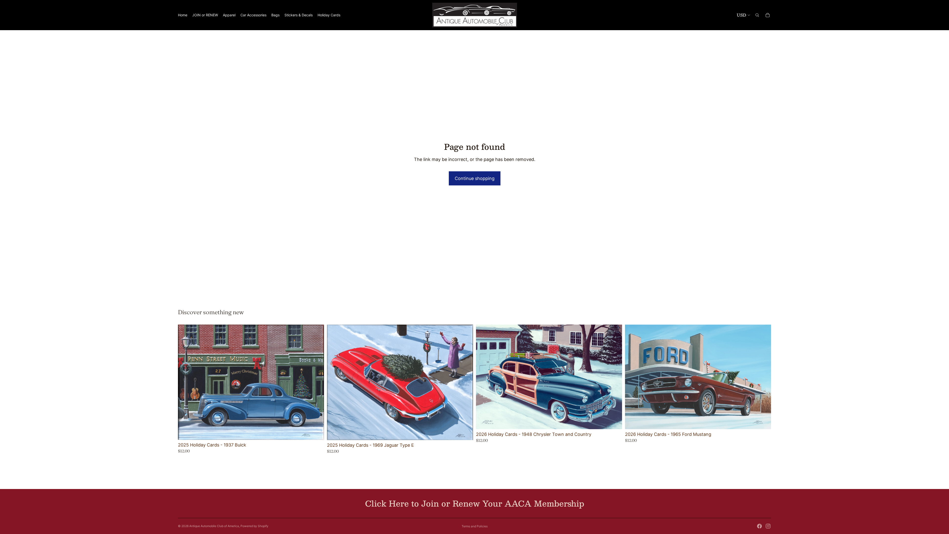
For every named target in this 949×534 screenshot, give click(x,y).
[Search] (757, 15)
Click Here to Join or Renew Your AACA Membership (474, 503)
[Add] (316, 432)
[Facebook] (759, 526)
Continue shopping (475, 178)
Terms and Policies (475, 526)
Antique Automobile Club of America (214, 526)
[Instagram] (768, 526)
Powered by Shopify (254, 526)
